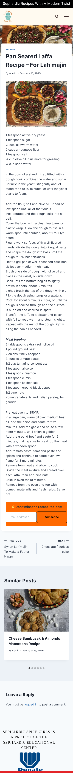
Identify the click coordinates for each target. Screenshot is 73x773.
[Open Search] (57, 16)
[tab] (29, 668)
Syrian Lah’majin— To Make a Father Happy (17, 548)
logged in (31, 704)
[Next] (62, 627)
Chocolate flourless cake (55, 546)
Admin (12, 73)
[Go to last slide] (10, 627)
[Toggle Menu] (66, 16)
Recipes (10, 49)
